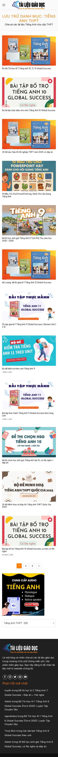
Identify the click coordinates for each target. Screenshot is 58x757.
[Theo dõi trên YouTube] (25, 677)
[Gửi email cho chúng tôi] (20, 677)
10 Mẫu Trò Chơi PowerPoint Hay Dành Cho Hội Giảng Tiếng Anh (26, 195)
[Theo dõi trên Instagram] (10, 677)
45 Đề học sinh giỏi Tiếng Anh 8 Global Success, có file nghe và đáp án (29, 744)
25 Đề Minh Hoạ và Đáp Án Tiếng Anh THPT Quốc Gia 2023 (26, 505)
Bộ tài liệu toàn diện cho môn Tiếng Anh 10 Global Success (28, 110)
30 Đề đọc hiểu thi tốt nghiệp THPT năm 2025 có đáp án (27, 152)
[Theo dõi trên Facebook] (5, 677)
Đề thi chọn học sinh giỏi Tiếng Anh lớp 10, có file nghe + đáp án (27, 461)
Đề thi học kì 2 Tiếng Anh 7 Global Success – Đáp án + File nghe (26, 692)
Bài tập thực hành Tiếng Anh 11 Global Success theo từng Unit (27, 414)
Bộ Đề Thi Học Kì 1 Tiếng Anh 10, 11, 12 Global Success (26, 68)
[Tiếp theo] (38, 565)
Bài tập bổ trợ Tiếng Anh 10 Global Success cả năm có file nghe (28, 550)
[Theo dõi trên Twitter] (15, 677)
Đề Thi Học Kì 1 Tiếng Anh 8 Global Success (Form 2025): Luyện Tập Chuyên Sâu (27, 705)
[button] (3, 4)
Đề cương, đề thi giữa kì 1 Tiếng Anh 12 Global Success (26, 282)
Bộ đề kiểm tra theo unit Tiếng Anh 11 (18, 368)
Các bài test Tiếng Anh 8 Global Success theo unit (27, 733)
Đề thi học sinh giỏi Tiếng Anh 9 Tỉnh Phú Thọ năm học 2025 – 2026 (27, 239)
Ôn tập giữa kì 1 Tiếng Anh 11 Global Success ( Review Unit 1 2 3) (29, 325)
